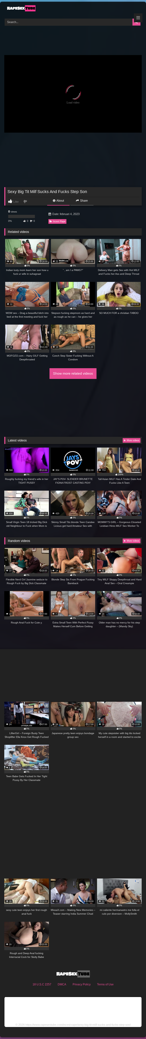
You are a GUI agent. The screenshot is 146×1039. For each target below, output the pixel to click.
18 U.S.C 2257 (42, 984)
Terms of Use (105, 984)
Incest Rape (59, 221)
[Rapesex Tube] (73, 9)
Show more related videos (73, 373)
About (60, 200)
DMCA (62, 984)
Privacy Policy (82, 984)
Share (83, 200)
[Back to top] (135, 1028)
